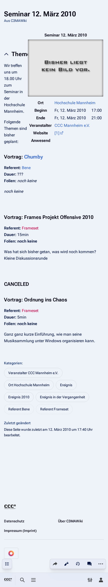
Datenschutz (14, 521)
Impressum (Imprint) (20, 531)
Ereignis (66, 385)
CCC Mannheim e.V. (72, 125)
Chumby (33, 157)
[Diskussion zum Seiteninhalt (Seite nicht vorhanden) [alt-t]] (89, 564)
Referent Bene (19, 409)
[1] (57, 133)
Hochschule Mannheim (75, 102)
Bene (26, 167)
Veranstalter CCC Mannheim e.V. (33, 373)
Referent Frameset (54, 409)
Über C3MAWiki (70, 521)
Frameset (30, 228)
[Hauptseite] (8, 580)
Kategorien (13, 363)
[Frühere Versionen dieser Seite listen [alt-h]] (78, 564)
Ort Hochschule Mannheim (28, 385)
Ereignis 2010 (18, 397)
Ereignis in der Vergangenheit (62, 397)
